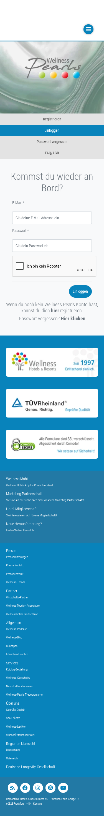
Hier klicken (73, 318)
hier (55, 310)
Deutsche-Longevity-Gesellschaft (30, 767)
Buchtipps (11, 646)
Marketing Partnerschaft (24, 494)
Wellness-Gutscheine (18, 678)
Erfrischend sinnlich (17, 654)
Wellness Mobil (17, 479)
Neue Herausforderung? (24, 524)
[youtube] (63, 788)
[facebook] (25, 788)
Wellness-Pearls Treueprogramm (24, 694)
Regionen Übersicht (20, 743)
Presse (11, 550)
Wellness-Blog (14, 637)
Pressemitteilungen (17, 557)
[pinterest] (50, 788)
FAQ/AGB (52, 153)
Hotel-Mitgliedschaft (21, 509)
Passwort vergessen (52, 141)
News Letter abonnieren (19, 686)
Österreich (12, 758)
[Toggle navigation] (88, 29)
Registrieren (52, 119)
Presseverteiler (14, 574)
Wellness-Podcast (16, 629)
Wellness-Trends (15, 582)
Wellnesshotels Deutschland (22, 614)
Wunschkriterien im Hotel (20, 735)
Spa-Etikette (13, 718)
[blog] (12, 788)
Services (12, 663)
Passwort (20, 230)
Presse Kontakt (15, 565)
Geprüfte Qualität (15, 710)
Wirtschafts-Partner (17, 597)
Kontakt (37, 804)
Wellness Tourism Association (23, 606)
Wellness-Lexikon (16, 726)
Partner (11, 591)
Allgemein (13, 622)
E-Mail (18, 202)
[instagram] (37, 788)
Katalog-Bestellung (16, 669)
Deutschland (13, 750)
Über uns (12, 703)
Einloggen (52, 130)
